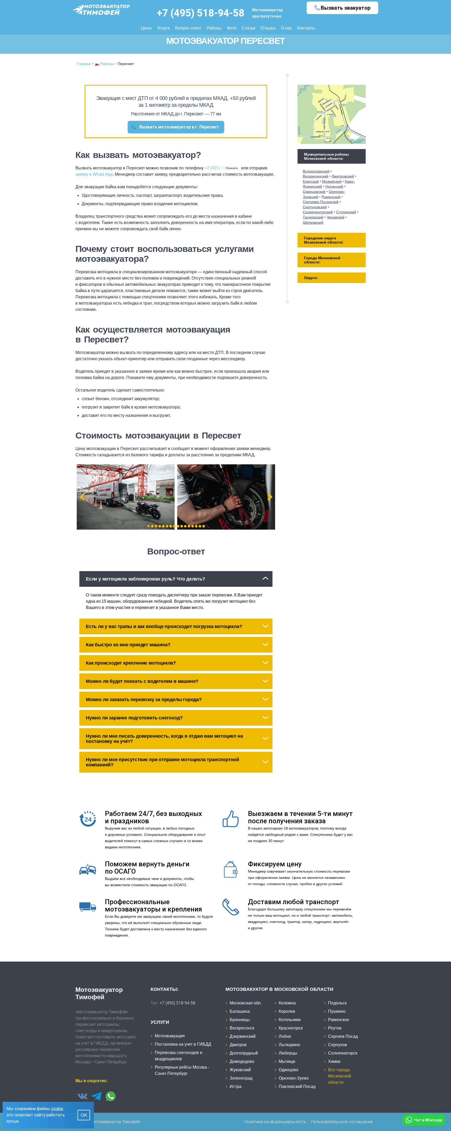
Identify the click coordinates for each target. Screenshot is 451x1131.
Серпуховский (315, 207)
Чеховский (336, 217)
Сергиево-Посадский (321, 202)
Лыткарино (289, 1045)
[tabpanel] (126, 497)
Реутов (335, 1028)
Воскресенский (315, 176)
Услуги (163, 28)
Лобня (285, 1036)
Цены (146, 28)
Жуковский (240, 1070)
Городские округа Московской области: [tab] (323, 240)
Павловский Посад (297, 1086)
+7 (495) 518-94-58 (200, 13)
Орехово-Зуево (294, 1078)
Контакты (306, 28)
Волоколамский (316, 171)
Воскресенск (242, 1028)
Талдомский (313, 217)
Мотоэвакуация (170, 1036)
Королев (287, 1011)
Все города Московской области (339, 1076)
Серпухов (337, 1045)
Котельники (290, 1019)
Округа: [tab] (311, 278)
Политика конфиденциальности (275, 1121)
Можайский (331, 181)
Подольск (337, 1003)
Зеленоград (241, 1078)
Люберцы (288, 1053)
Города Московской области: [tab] (322, 260)
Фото (231, 28)
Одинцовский (314, 192)
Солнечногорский (318, 212)
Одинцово (288, 1070)
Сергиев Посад (343, 1036)
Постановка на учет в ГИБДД (183, 1044)
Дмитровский (343, 176)
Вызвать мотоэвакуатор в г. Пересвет (179, 127)
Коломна (287, 1003)
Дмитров (238, 1045)
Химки (334, 1061)
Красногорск (291, 1028)
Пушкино (337, 1011)
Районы (214, 28)
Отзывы (268, 28)
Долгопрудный (244, 1053)
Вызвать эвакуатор (345, 8)
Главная (84, 64)
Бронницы (240, 1019)
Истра (235, 1086)
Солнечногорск (342, 1053)
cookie (57, 1108)
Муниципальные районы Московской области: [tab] (326, 156)
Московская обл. (246, 1003)
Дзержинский (243, 1036)
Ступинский (346, 212)
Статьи (248, 28)
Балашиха (240, 1011)
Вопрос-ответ (188, 28)
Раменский (331, 197)
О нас (286, 28)
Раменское (338, 1019)
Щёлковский (313, 222)
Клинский (311, 181)
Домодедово (242, 1061)
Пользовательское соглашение (342, 1121)
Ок (84, 1115)
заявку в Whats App (94, 174)
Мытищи (287, 1061)
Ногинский (334, 186)
